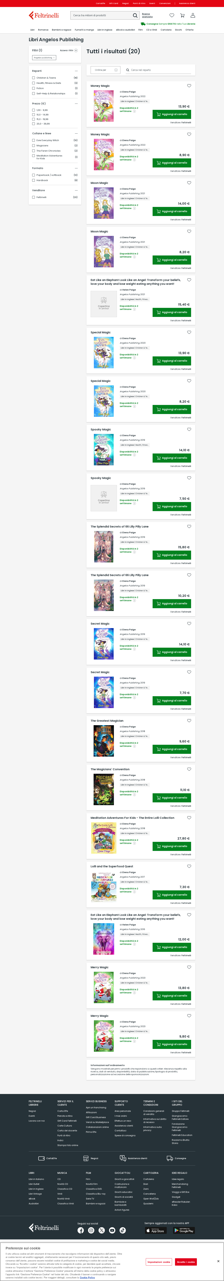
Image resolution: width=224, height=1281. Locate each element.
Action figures (122, 1209)
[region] (112, 1261)
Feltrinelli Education (182, 1135)
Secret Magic (100, 624)
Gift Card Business (96, 1117)
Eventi (152, 3)
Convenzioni (165, 3)
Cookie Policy (87, 1277)
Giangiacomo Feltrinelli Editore (180, 1117)
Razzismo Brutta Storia (180, 1142)
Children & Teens (46, 77)
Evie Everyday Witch (48, 140)
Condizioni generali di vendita (153, 1113)
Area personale (123, 1111)
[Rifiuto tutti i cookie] (218, 1261)
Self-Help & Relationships (51, 93)
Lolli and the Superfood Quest (112, 866)
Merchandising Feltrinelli (180, 1186)
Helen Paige (129, 289)
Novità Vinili (63, 1198)
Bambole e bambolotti (121, 1203)
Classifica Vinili (65, 1203)
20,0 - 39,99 (43, 123)
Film (88, 1179)
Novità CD (62, 1184)
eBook (32, 1198)
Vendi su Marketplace (97, 1122)
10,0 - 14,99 (42, 114)
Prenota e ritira (64, 1115)
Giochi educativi (123, 1192)
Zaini (146, 1188)
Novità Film (92, 1184)
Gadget (176, 1196)
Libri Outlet (34, 1184)
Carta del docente (67, 1130)
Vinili (59, 1193)
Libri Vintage (35, 1193)
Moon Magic (99, 183)
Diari (145, 1184)
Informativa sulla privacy (152, 1129)
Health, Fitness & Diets (49, 83)
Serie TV (90, 1198)
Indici (60, 1140)
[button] (135, 15)
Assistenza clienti (187, 3)
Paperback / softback (49, 175)
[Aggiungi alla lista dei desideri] (189, 85)
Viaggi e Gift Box (180, 1192)
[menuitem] (32, 30)
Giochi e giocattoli (124, 1179)
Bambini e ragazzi (95, 1203)
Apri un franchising (96, 1107)
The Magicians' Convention (110, 769)
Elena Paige (129, 91)
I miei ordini (121, 1115)
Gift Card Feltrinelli (67, 1120)
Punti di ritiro (139, 3)
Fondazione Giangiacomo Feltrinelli (179, 1127)
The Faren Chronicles (49, 150)
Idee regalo (178, 1179)
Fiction (40, 88)
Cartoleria (148, 1179)
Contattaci (120, 1130)
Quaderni (148, 1203)
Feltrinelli (41, 197)
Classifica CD (64, 1188)
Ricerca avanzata (147, 15)
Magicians (42, 145)
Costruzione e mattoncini (122, 1186)
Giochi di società (124, 1196)
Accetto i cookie (186, 1262)
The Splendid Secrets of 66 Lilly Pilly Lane (120, 527)
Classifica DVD (94, 1188)
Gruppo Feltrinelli (180, 1111)
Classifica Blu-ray (96, 1193)
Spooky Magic (101, 429)
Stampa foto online (67, 1145)
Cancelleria (149, 1193)
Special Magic (101, 332)
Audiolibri (34, 1203)
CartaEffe (100, 3)
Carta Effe (62, 1111)
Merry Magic (99, 967)
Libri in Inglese (36, 1188)
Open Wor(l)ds (151, 1198)
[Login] (193, 15)
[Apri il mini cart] (182, 15)
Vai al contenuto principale (43, 3)
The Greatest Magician (107, 721)
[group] (153, 24)
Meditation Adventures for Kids (49, 157)
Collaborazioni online (97, 1127)
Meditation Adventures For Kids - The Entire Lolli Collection (132, 818)
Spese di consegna (125, 1135)
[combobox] (105, 15)
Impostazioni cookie (159, 1262)
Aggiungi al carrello (174, 114)
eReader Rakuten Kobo (181, 1203)
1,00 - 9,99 (42, 110)
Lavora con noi (37, 1120)
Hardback (42, 180)
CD (59, 1179)
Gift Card (113, 3)
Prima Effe (91, 1131)
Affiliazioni (91, 1112)
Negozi (125, 3)
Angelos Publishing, (130, 96)
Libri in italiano (36, 1179)
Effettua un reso (123, 1120)
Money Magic (100, 86)
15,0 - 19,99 (42, 119)
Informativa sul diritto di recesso (154, 1121)
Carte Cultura (64, 1125)
